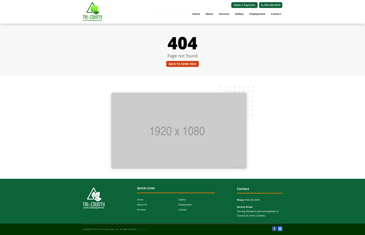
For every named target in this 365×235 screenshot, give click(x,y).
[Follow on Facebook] (274, 228)
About (209, 14)
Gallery (239, 14)
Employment (257, 14)
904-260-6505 (272, 5)
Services (224, 14)
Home (196, 14)
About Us (142, 204)
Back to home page (182, 64)
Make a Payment (244, 5)
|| (142, 229)
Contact (276, 14)
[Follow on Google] (280, 228)
